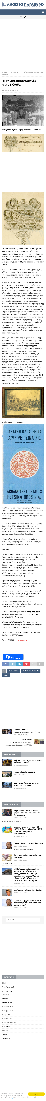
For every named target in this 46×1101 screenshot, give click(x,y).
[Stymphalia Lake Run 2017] (7, 774)
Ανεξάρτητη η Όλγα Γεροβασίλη (28, 890)
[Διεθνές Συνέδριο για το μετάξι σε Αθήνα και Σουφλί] (7, 762)
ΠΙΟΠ (6, 675)
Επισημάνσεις (7, 1003)
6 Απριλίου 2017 (20, 775)
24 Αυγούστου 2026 (21, 860)
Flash (4, 983)
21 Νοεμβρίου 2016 (11, 90)
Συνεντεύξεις (7, 1038)
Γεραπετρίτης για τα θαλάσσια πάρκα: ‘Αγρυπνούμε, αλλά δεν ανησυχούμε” (27, 902)
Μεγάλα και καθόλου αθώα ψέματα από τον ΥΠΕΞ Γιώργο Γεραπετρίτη (27, 812)
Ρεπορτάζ (6, 1030)
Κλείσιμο (36, 1094)
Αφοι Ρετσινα (13, 671)
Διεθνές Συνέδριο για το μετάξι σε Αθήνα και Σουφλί (28, 761)
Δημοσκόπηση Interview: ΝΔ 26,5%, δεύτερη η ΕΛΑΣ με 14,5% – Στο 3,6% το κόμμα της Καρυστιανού (28, 830)
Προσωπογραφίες (9, 1022)
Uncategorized (8, 987)
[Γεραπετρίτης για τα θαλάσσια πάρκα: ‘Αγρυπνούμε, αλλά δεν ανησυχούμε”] (7, 902)
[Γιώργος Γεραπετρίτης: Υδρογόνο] (7, 845)
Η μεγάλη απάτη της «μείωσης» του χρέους (28, 856)
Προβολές (6, 1014)
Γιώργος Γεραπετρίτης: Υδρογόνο (28, 843)
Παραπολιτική (7, 1007)
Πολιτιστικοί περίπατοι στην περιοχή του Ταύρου (26, 784)
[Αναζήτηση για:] (23, 920)
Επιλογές (5, 999)
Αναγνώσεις (7, 991)
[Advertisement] (23, 46)
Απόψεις (5, 995)
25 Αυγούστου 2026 (21, 818)
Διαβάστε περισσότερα (8, 1099)
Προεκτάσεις (7, 1018)
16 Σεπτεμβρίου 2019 (21, 765)
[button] (42, 12)
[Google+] (25, 17)
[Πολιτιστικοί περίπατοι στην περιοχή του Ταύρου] (7, 785)
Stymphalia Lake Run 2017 (24, 772)
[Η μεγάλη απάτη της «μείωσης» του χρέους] (7, 857)
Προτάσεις (6, 1026)
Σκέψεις (5, 1034)
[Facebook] (21, 17)
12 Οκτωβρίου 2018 (21, 788)
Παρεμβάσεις (7, 1011)
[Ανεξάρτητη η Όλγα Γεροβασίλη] (7, 892)
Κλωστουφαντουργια (31, 671)
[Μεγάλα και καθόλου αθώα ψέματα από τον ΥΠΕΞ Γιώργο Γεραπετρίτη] (7, 812)
